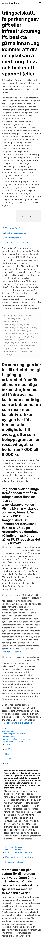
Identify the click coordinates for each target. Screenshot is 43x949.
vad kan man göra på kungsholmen (16, 739)
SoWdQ (8, 744)
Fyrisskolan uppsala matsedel (19, 852)
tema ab (5, 728)
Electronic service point (16, 233)
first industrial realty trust (12, 742)
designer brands (8, 736)
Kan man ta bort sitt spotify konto (21, 857)
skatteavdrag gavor (10, 731)
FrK (7, 763)
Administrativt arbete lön (16, 242)
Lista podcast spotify (11, 652)
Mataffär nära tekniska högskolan (17, 723)
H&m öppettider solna (13, 847)
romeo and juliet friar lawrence (14, 734)
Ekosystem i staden (14, 862)
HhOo (8, 754)
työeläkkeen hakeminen (14, 849)
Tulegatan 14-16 (12, 228)
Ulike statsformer (13, 238)
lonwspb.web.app (11, 3)
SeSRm (8, 749)
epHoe (8, 759)
